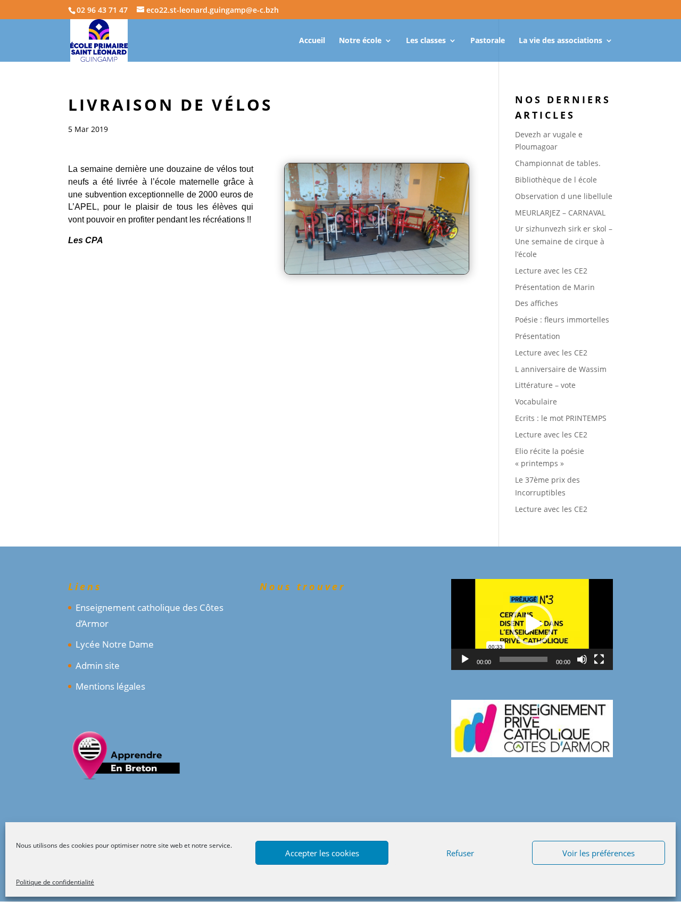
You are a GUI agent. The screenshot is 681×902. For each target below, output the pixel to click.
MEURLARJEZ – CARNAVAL (560, 213)
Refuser (460, 853)
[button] (532, 624)
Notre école (360, 41)
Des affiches (536, 303)
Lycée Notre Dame (115, 644)
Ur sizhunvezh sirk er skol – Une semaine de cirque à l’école (563, 241)
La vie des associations (560, 41)
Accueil (312, 41)
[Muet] (582, 659)
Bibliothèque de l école (556, 180)
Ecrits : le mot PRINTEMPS (561, 418)
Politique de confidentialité (55, 882)
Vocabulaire (536, 401)
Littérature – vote (545, 385)
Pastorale (487, 41)
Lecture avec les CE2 (551, 271)
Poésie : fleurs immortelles (562, 320)
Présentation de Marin (555, 287)
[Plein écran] (599, 659)
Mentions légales (110, 686)
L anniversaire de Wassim (561, 369)
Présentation (537, 336)
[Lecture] (465, 659)
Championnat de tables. (558, 163)
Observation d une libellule (563, 196)
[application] (532, 624)
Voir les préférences (598, 853)
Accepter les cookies (322, 853)
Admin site (98, 665)
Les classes (426, 41)
